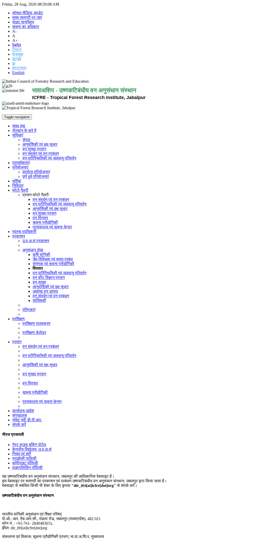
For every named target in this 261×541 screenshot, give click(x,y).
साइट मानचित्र (23, 22)
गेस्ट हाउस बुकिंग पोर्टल (29, 444)
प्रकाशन (18, 236)
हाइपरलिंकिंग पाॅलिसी (27, 467)
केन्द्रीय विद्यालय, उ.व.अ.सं (31, 449)
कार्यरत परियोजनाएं (36, 172)
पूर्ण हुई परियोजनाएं (35, 176)
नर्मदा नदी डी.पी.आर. (27, 420)
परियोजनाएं (20, 167)
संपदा (26, 140)
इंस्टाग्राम (19, 68)
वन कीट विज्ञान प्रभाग (49, 277)
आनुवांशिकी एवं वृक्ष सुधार (51, 287)
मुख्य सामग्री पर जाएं (27, 17)
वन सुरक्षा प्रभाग (34, 149)
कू (13, 63)
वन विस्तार (40, 218)
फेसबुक (17, 54)
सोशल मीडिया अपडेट (27, 13)
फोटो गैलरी (20, 190)
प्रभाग (16, 342)
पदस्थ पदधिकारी (24, 231)
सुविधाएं (17, 135)
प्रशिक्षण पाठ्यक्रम (36, 323)
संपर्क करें (19, 424)
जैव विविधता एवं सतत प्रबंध (53, 259)
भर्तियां (16, 181)
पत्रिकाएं (28, 310)
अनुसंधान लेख (32, 250)
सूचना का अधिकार (25, 26)
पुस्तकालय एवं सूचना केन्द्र (52, 227)
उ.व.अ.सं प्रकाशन (35, 241)
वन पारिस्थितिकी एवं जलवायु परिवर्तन (49, 158)
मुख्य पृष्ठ (18, 126)
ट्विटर (17, 49)
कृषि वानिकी (41, 254)
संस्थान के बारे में (24, 130)
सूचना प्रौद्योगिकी (45, 222)
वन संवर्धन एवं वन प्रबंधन (40, 153)
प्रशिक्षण (18, 319)
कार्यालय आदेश (23, 411)
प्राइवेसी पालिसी (24, 458)
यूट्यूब (16, 59)
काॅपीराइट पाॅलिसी (25, 463)
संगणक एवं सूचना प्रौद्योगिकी (53, 264)
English (18, 72)
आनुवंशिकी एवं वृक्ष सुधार (39, 144)
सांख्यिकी (39, 300)
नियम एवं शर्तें (21, 454)
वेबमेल (16, 45)
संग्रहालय (19, 415)
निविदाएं (17, 185)
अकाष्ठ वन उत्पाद (45, 291)
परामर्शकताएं (21, 163)
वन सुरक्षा (39, 282)
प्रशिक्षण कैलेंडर (34, 332)
